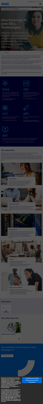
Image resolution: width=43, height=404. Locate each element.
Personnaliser (32, 382)
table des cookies (9, 397)
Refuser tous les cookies (32, 380)
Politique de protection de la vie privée (11, 401)
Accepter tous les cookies (32, 378)
